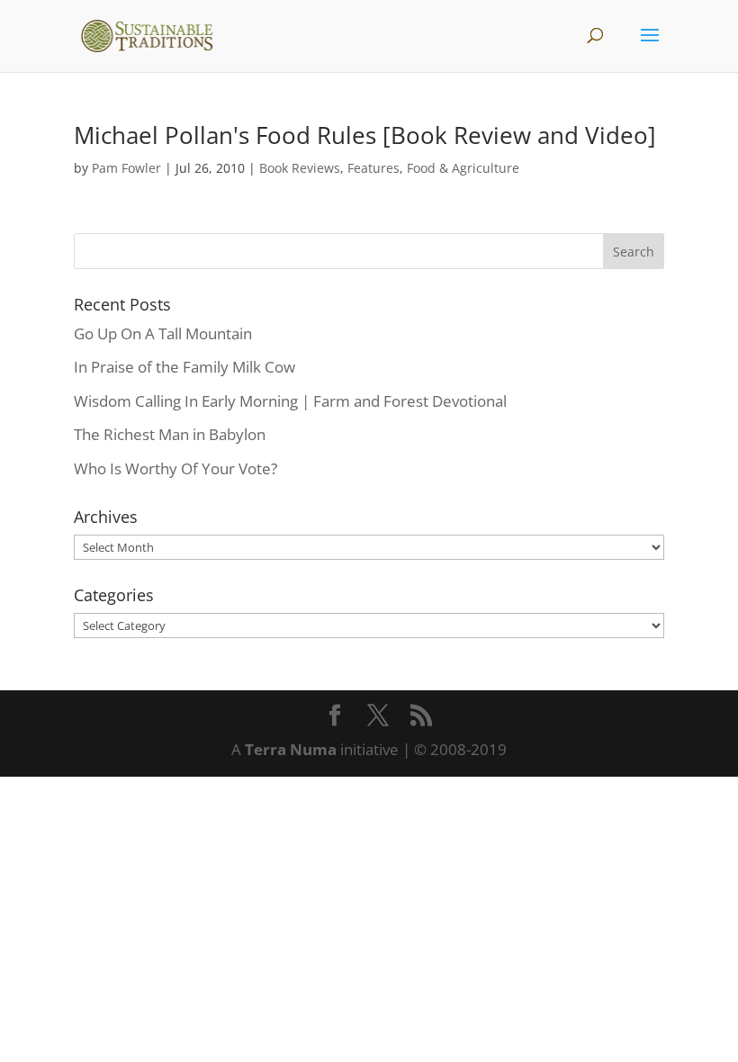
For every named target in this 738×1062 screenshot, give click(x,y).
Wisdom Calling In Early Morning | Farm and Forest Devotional (290, 401)
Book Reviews (299, 167)
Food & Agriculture (463, 167)
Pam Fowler (126, 167)
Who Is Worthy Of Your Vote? (175, 468)
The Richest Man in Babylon (170, 434)
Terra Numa (291, 749)
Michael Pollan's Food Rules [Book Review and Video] (365, 135)
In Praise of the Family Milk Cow (184, 366)
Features (373, 167)
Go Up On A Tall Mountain (163, 333)
